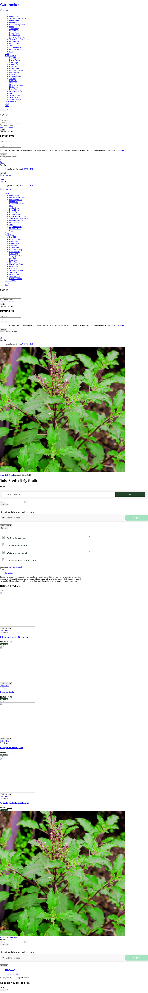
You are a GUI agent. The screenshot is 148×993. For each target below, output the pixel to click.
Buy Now (4, 528)
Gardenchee (9, 4)
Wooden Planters (15, 99)
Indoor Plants (14, 16)
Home (2, 475)
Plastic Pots (13, 87)
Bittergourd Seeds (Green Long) (15, 637)
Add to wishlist (6, 526)
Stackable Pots (14, 95)
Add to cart (4, 504)
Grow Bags (13, 74)
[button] (74, 161)
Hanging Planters (15, 77)
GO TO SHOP (27, 169)
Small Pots (13, 93)
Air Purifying (14, 29)
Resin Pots (13, 89)
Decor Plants (14, 31)
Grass (11, 52)
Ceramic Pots (14, 64)
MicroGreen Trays (16, 85)
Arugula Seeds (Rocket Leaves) (14, 803)
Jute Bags (12, 79)
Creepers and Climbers (17, 37)
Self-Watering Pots (16, 91)
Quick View (4, 630)
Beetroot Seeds (7, 692)
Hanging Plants (14, 35)
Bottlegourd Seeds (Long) (12, 747)
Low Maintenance (16, 41)
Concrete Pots (14, 68)
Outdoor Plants (14, 43)
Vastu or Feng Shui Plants (18, 39)
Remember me (8, 125)
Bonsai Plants (14, 33)
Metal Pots (13, 83)
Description (9, 573)
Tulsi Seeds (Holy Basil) (9, 937)
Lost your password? (7, 127)
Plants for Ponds (15, 50)
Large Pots (13, 81)
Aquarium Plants (15, 47)
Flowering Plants (15, 20)
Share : (2, 569)
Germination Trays (16, 70)
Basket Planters (14, 60)
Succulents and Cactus (17, 18)
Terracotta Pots (14, 97)
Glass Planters (14, 72)
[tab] (76, 573)
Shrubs (11, 27)
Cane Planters (14, 62)
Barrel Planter (14, 58)
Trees (11, 45)
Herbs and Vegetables (17, 25)
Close (2, 163)
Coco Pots (13, 66)
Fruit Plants (13, 22)
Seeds (20, 567)
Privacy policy (120, 150)
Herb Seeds (9, 475)
